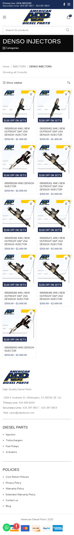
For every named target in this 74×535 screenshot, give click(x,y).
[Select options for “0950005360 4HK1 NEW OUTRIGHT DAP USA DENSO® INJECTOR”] (31, 203)
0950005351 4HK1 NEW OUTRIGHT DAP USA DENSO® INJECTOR (52, 186)
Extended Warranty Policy (20, 494)
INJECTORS (19, 66)
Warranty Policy (15, 488)
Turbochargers (14, 440)
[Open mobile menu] (4, 17)
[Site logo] (37, 17)
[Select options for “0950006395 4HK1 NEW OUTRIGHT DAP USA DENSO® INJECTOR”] (66, 258)
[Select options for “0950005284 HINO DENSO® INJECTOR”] (31, 149)
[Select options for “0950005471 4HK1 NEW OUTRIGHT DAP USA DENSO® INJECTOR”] (66, 203)
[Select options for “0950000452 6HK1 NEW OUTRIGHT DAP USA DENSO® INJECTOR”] (66, 94)
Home (6, 66)
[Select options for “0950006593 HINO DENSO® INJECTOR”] (31, 313)
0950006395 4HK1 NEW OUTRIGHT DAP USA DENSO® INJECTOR (52, 296)
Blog (8, 506)
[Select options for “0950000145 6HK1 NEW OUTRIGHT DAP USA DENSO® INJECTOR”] (31, 94)
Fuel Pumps (12, 446)
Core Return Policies (17, 477)
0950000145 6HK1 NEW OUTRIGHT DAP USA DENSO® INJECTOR (17, 131)
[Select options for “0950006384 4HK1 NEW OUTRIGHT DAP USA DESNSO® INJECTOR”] (31, 258)
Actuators (11, 452)
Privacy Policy (13, 483)
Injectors (10, 434)
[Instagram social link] (68, 4)
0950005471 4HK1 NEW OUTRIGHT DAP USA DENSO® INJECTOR (52, 241)
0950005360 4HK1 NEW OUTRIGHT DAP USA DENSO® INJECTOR (17, 241)
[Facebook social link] (64, 4)
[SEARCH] (67, 30)
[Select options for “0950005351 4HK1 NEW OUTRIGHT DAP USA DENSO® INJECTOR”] (66, 149)
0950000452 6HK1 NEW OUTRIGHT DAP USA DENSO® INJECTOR (52, 131)
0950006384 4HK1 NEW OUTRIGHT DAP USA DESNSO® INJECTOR (17, 296)
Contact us (12, 500)
